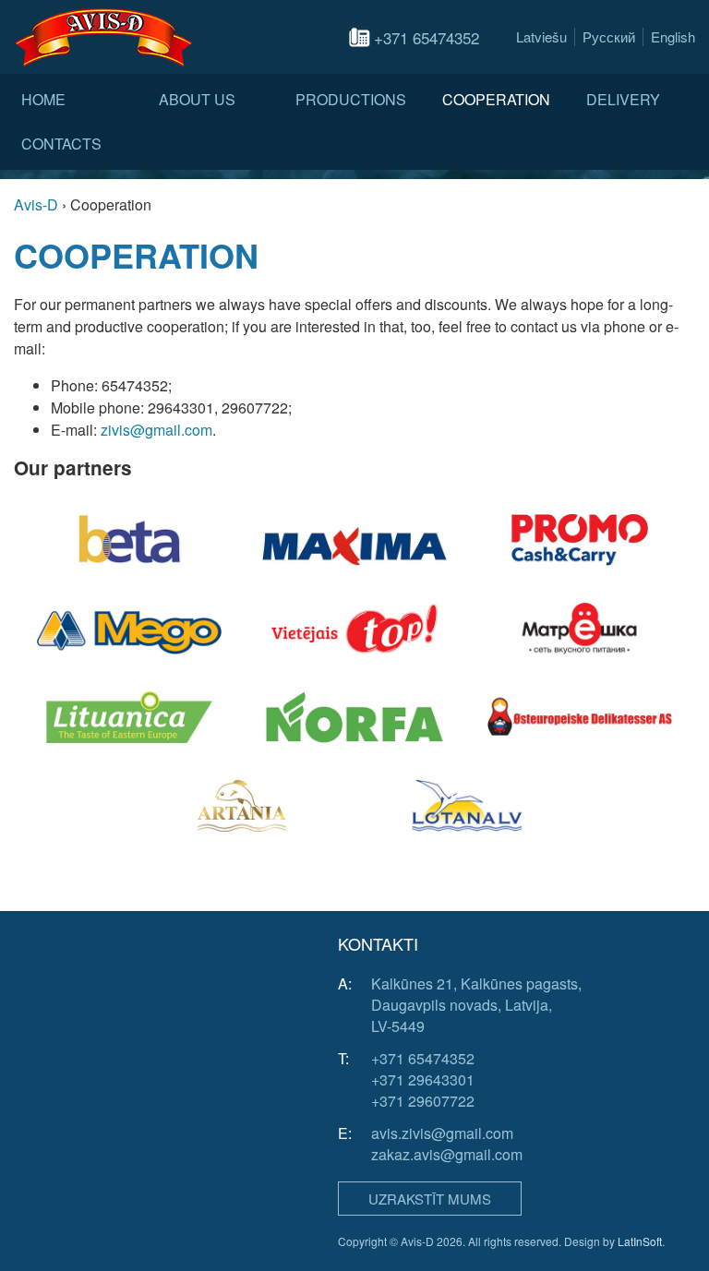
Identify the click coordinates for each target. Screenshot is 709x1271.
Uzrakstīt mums (429, 1198)
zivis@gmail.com (156, 429)
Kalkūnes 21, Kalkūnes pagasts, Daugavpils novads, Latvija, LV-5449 (476, 1005)
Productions (350, 99)
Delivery (623, 99)
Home (43, 99)
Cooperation (496, 99)
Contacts (61, 143)
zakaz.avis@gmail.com (447, 1154)
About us (197, 99)
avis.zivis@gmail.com (442, 1133)
